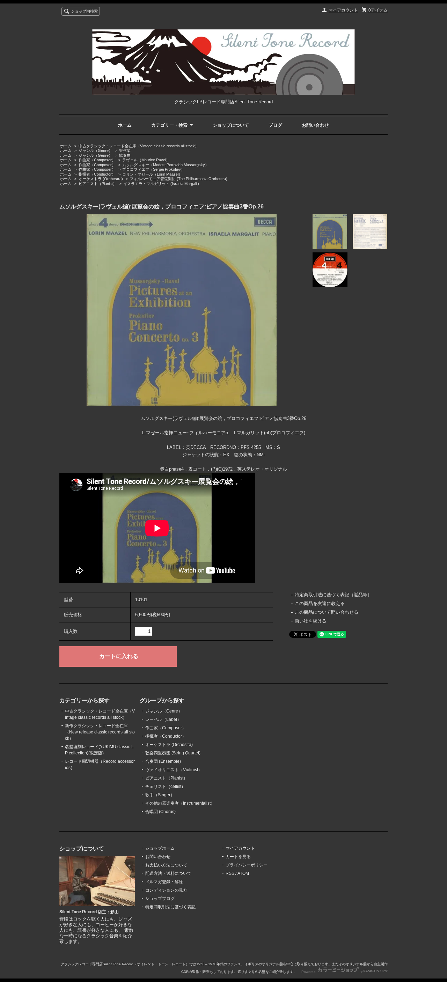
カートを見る (238, 856)
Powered (309, 972)
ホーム (125, 125)
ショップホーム (160, 848)
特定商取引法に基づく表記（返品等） (333, 594)
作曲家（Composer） (97, 160)
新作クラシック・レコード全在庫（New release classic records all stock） (100, 732)
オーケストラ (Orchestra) (101, 179)
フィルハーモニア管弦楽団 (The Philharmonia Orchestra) (178, 179)
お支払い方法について (166, 865)
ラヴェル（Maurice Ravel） (146, 160)
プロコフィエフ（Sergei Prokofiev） (153, 169)
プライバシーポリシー (247, 865)
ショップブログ (160, 898)
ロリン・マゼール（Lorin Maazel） (152, 174)
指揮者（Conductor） (97, 174)
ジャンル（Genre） (95, 150)
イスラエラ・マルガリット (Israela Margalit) (161, 184)
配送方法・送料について (168, 873)
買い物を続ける (311, 620)
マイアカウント (343, 10)
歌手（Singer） (160, 794)
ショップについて (231, 125)
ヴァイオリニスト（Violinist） (173, 769)
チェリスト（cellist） (165, 786)
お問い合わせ (315, 125)
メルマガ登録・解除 (164, 881)
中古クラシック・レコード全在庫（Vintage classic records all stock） (139, 146)
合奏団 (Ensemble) (163, 761)
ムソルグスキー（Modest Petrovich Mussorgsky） (165, 165)
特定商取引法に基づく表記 (170, 907)
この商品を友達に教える (320, 603)
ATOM (243, 873)
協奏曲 (125, 155)
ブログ (275, 125)
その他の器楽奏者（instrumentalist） (180, 803)
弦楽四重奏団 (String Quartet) (172, 753)
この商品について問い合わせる (326, 612)
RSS (230, 873)
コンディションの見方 (166, 890)
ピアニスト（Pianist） (98, 184)
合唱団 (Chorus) (160, 811)
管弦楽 (125, 150)
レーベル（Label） (163, 719)
